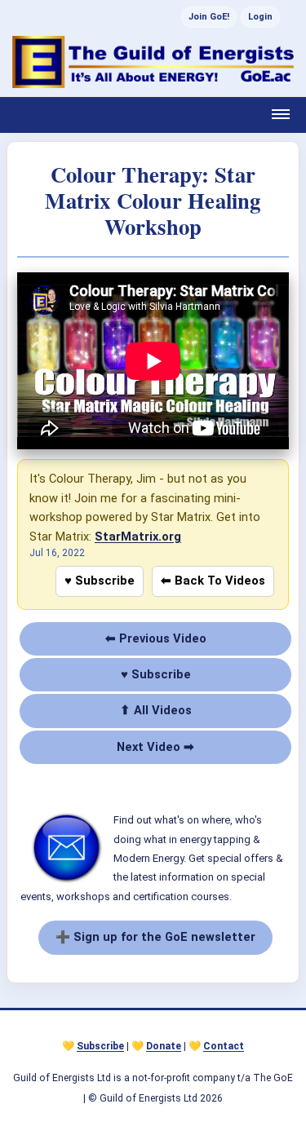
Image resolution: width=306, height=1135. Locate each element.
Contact (223, 1046)
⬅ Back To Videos (213, 580)
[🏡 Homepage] (153, 62)
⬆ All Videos (156, 710)
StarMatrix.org (138, 536)
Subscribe (100, 1046)
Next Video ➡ (155, 747)
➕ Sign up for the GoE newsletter (155, 937)
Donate (163, 1046)
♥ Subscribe (99, 580)
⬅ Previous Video (155, 638)
